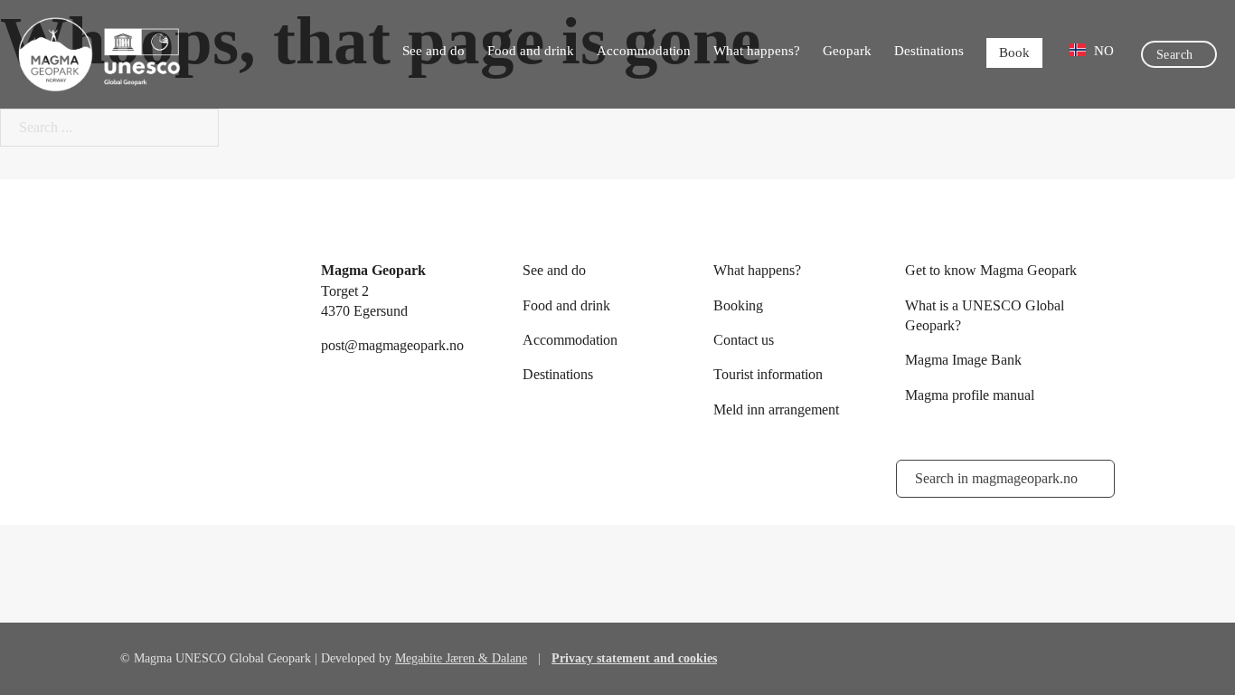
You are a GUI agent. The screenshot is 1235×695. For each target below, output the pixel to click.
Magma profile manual (969, 395)
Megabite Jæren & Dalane (461, 658)
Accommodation (644, 50)
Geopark (847, 50)
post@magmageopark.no (392, 345)
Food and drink (530, 50)
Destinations (929, 50)
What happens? (756, 50)
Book (1014, 52)
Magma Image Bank (963, 359)
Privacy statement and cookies (634, 658)
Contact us (743, 340)
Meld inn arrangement (776, 409)
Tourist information (768, 374)
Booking (738, 305)
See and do (433, 50)
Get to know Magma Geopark (991, 270)
